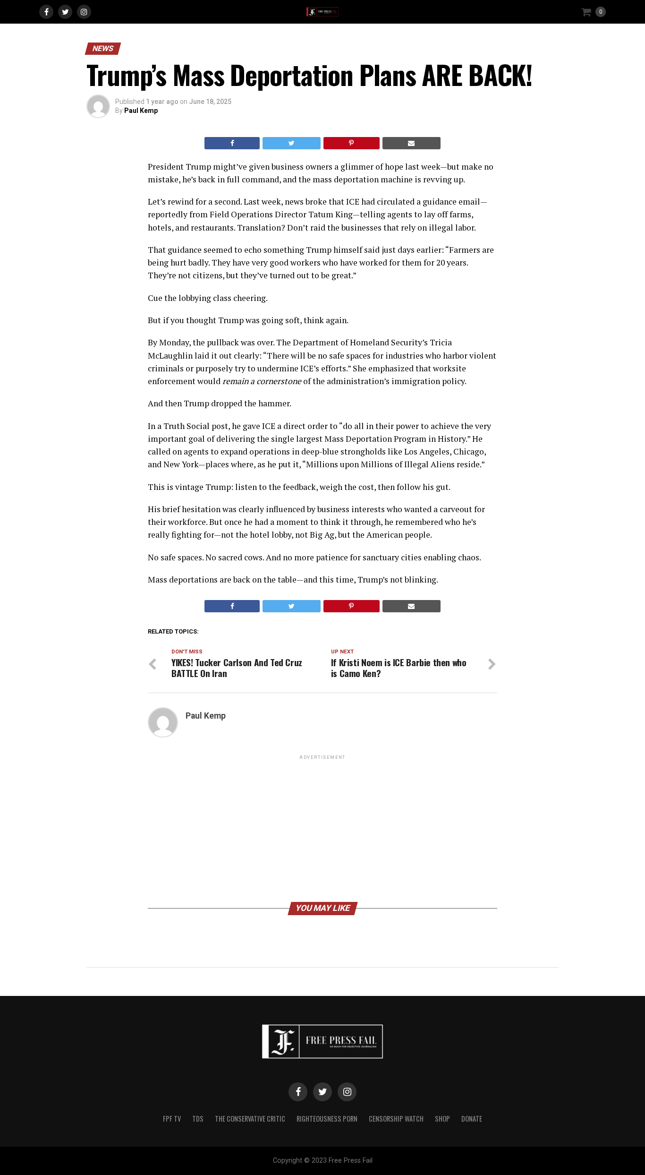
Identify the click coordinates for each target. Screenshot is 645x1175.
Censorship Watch (396, 1119)
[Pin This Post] (351, 143)
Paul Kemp (141, 110)
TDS (198, 1119)
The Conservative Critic (250, 1119)
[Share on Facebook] (232, 143)
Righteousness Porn (327, 1119)
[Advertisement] (322, 828)
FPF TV (172, 1119)
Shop (442, 1119)
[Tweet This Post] (291, 143)
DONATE (471, 1119)
